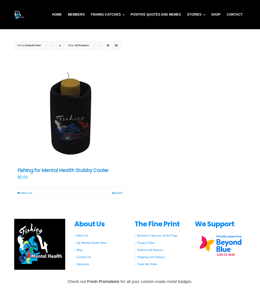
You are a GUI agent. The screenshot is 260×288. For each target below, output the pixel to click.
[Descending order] (60, 45)
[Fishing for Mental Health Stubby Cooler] (70, 112)
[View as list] (116, 45)
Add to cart (26, 193)
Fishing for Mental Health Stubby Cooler (63, 170)
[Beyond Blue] (220, 235)
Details (119, 193)
